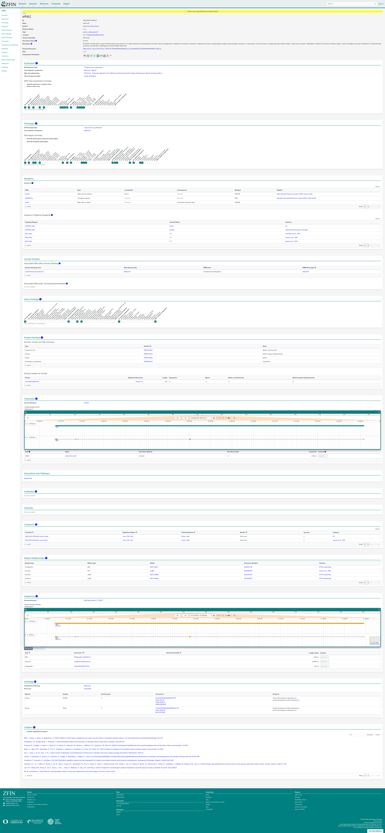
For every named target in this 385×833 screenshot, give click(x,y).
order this (307, 194)
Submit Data (120, 797)
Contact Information (301, 807)
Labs (207, 807)
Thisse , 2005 (325, 571)
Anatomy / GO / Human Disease (37, 804)
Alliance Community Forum (214, 802)
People (208, 804)
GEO (85, 73)
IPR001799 (147, 354)
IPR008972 (147, 361)
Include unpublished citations (37, 731)
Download (370, 734)
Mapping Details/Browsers (95, 35)
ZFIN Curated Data (325, 567)
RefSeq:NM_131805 (80, 657)
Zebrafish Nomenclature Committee (296, 230)
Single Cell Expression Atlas (140, 73)
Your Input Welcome (375, 831)
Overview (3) (28, 648)
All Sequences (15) (39, 648)
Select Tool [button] (322, 456)
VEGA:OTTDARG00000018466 (115, 49)
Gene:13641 (160, 710)
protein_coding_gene (89, 32)
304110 (304, 271)
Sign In (380, 4)
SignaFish (27, 478)
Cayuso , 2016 (291, 237)
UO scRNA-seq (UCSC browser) (117, 73)
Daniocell (156, 73)
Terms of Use (378, 821)
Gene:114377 (96, 49)
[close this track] (27, 424)
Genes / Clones (32, 795)
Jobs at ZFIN (299, 809)
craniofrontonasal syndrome (34, 271)
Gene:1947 (159, 700)
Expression (30, 797)
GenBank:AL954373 (80, 661)
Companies (209, 809)
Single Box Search (300, 799)
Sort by (377, 186)
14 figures (87, 67)
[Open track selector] (28, 418)
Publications (31, 807)
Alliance (85, 49)
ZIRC (118, 806)
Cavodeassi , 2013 (292, 233)
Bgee (93, 70)
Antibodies (30, 802)
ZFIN (85, 403)
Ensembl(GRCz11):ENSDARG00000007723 (144, 49)
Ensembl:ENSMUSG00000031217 (166, 708)
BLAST (118, 812)
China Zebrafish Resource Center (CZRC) (290, 194)
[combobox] (352, 4)
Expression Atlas (97, 73)
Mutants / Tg (31, 799)
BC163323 (247, 574)
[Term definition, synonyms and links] (43, 271)
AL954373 (247, 567)
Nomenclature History (93, 26)
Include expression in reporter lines (39, 84)
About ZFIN (298, 802)
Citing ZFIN (298, 804)
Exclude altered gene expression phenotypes (42, 138)
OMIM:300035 (160, 704)
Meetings (208, 797)
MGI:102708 (160, 712)
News (207, 795)
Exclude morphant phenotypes (37, 141)
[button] (33, 532)
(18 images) (92, 76)
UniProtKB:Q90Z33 (31, 381)
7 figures (87, 127)
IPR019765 (147, 350)
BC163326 (247, 578)
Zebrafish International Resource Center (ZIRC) (292, 198)
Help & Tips (298, 795)
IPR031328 (147, 358)
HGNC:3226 (159, 702)
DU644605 (247, 571)
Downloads (119, 795)
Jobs (207, 799)
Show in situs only (33, 86)
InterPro (138, 381)
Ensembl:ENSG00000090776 (165, 698)
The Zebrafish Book (122, 803)
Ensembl (87, 688)
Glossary (297, 797)
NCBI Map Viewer (89, 600)
